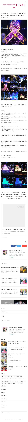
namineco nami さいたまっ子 (14, 6)
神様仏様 (9, 376)
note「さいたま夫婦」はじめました (9, 289)
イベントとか (14, 381)
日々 (4, 383)
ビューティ (5, 378)
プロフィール (21, 378)
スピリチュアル (18, 376)
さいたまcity (11, 383)
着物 (4, 385)
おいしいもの (5, 381)
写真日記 (22, 381)
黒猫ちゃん (13, 378)
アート (19, 383)
